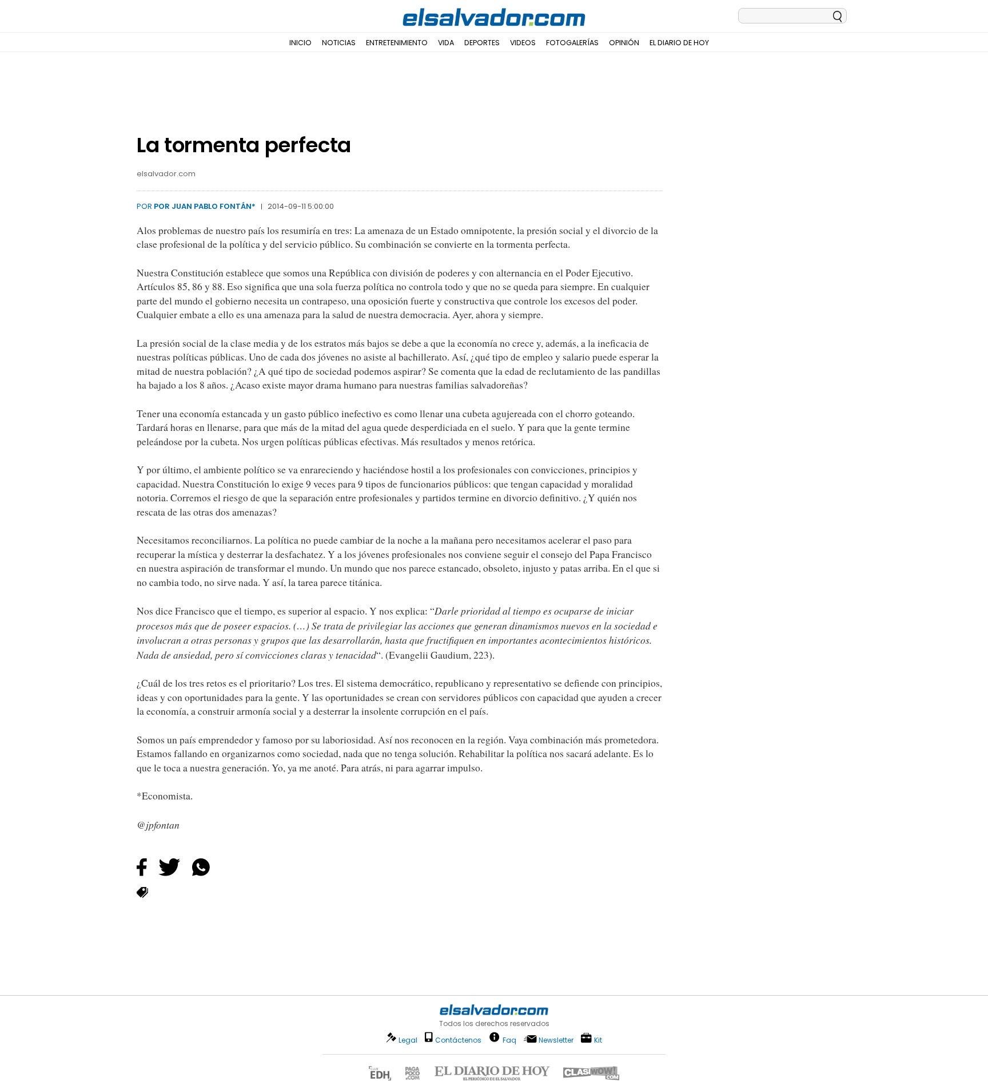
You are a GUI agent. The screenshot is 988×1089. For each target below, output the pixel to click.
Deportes (482, 42)
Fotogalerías (572, 42)
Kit (598, 1039)
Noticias (339, 42)
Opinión (624, 42)
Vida (446, 42)
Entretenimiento (397, 42)
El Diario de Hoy (679, 42)
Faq (509, 1039)
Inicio (300, 42)
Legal (408, 1040)
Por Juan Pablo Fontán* (205, 206)
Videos (523, 42)
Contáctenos (458, 1040)
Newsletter (556, 1040)
